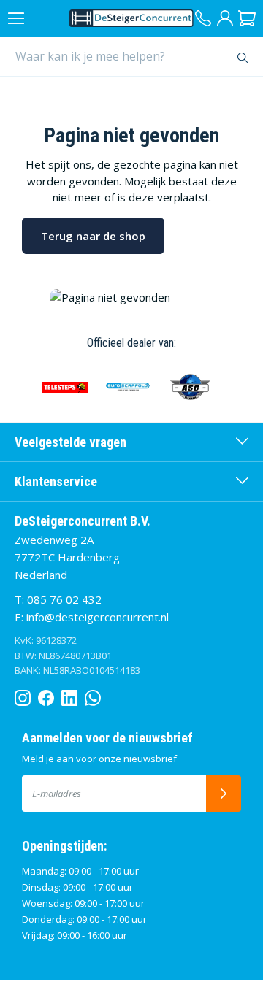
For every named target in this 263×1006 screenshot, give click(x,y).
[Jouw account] (225, 18)
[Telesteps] (65, 386)
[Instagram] (23, 695)
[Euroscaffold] (127, 386)
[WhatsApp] (93, 695)
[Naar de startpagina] (131, 18)
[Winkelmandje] (247, 18)
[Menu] (16, 18)
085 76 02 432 (64, 599)
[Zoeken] (243, 56)
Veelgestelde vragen (70, 442)
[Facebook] (46, 695)
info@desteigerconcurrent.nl (97, 617)
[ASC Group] (190, 386)
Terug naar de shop (93, 236)
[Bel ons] (203, 18)
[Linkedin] (69, 695)
